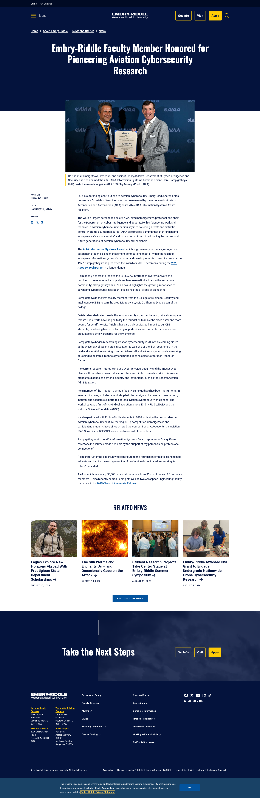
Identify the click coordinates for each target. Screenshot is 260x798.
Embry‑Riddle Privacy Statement (98, 792)
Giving (85, 719)
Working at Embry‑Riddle (145, 734)
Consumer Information (144, 711)
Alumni (85, 711)
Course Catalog (90, 734)
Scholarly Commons (92, 726)
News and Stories (83, 31)
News (102, 31)
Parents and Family (91, 695)
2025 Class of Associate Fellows (116, 483)
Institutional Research (144, 726)
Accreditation (140, 703)
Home (34, 31)
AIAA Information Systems (104, 249)
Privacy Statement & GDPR (159, 770)
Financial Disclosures (144, 719)
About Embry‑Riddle (55, 31)
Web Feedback (197, 770)
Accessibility (109, 770)
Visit (200, 15)
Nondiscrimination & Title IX (130, 770)
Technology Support (216, 770)
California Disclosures (144, 742)
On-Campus (46, 4)
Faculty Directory (90, 703)
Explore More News (130, 598)
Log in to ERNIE (195, 701)
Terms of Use (180, 770)
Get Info (183, 15)
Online (34, 4)
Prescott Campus (39, 728)
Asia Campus (62, 728)
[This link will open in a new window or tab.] (186, 695)
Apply (215, 652)
